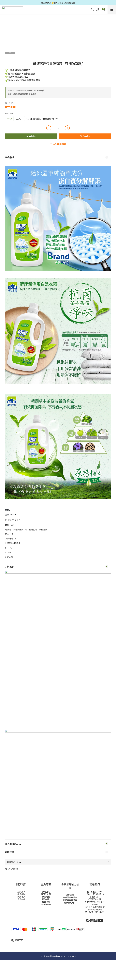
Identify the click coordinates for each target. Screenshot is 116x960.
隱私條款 (46, 899)
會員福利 (46, 896)
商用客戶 (21, 896)
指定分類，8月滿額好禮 (26, 90)
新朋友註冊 (46, 894)
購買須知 (46, 901)
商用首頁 (70, 894)
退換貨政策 (46, 904)
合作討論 (21, 899)
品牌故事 (21, 891)
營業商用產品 (70, 902)
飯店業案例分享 (70, 900)
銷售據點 (21, 894)
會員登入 (46, 891)
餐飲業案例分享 (70, 897)
